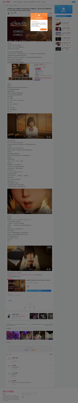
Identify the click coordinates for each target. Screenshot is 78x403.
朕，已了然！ (43, 29)
